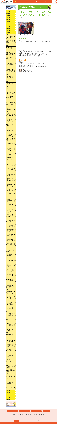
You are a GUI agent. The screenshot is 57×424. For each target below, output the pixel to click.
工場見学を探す (44, 414)
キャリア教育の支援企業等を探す (27, 414)
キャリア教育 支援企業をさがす (32, 1)
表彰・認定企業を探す (37, 414)
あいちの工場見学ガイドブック (36, 410)
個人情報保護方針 (39, 420)
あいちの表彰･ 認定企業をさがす (40, 1)
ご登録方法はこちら (46, 410)
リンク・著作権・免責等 (31, 420)
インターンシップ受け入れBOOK (12, 410)
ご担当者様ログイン (53, 1)
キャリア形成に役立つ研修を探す (14, 414)
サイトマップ (23, 420)
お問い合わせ (17, 420)
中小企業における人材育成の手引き (24, 410)
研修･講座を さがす (25, 1)
